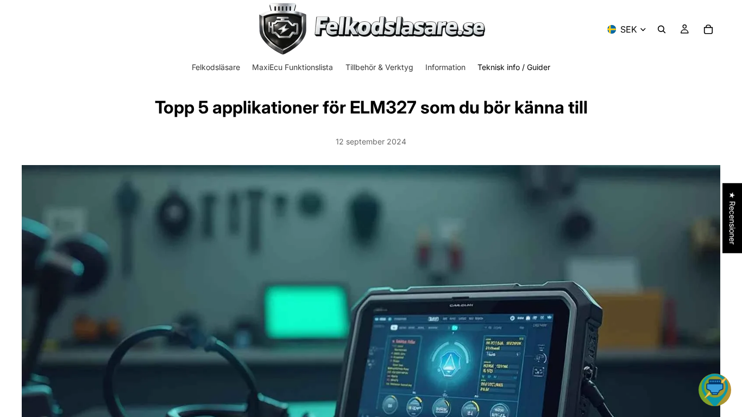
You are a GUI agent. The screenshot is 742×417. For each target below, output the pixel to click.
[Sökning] (662, 29)
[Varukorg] (708, 29)
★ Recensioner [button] (732, 218)
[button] (715, 390)
